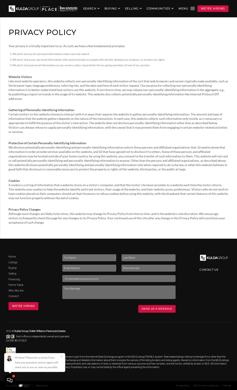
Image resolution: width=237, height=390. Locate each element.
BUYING (110, 8)
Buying (12, 268)
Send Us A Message (157, 308)
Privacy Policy (182, 385)
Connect (14, 296)
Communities (158, 8)
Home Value (16, 285)
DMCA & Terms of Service (206, 385)
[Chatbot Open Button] (9, 380)
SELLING (131, 8)
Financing (14, 279)
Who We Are (16, 290)
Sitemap (227, 385)
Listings (13, 262)
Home (12, 256)
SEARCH (89, 8)
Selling (12, 273)
